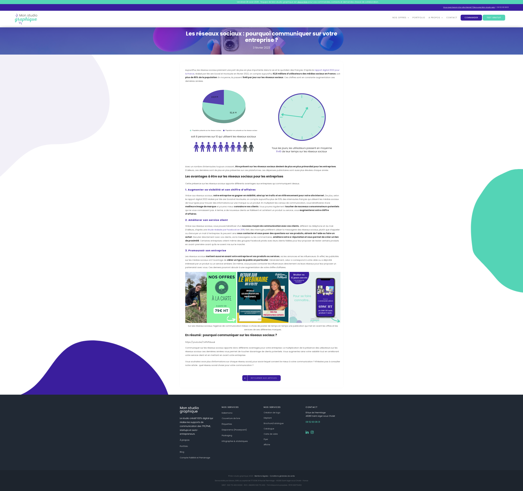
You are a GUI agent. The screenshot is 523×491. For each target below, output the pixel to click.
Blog (182, 451)
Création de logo (272, 412)
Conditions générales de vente (282, 476)
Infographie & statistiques (235, 441)
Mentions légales (261, 476)
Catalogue (269, 428)
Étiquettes (227, 424)
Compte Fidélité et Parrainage (195, 457)
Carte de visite (271, 434)
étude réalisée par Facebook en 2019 (226, 229)
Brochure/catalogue (274, 423)
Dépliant (268, 418)
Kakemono (227, 412)
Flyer (266, 439)
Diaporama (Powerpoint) (234, 429)
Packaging (227, 435)
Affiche (267, 444)
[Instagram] (312, 432)
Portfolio (184, 446)
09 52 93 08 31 (503, 7)
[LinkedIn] (307, 432)
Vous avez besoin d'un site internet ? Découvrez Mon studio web (469, 7)
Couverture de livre (231, 418)
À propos (184, 440)
